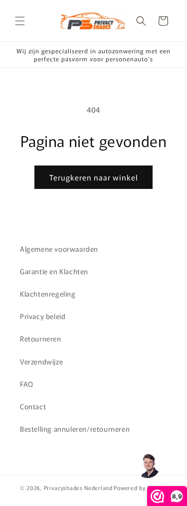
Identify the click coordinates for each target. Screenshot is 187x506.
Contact (33, 406)
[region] (147, 466)
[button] (20, 21)
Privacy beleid (42, 316)
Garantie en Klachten (54, 271)
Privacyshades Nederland (78, 488)
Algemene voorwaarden (59, 249)
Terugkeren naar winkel (93, 177)
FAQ (26, 384)
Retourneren (40, 338)
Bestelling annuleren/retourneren (75, 429)
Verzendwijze (41, 361)
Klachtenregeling (48, 294)
